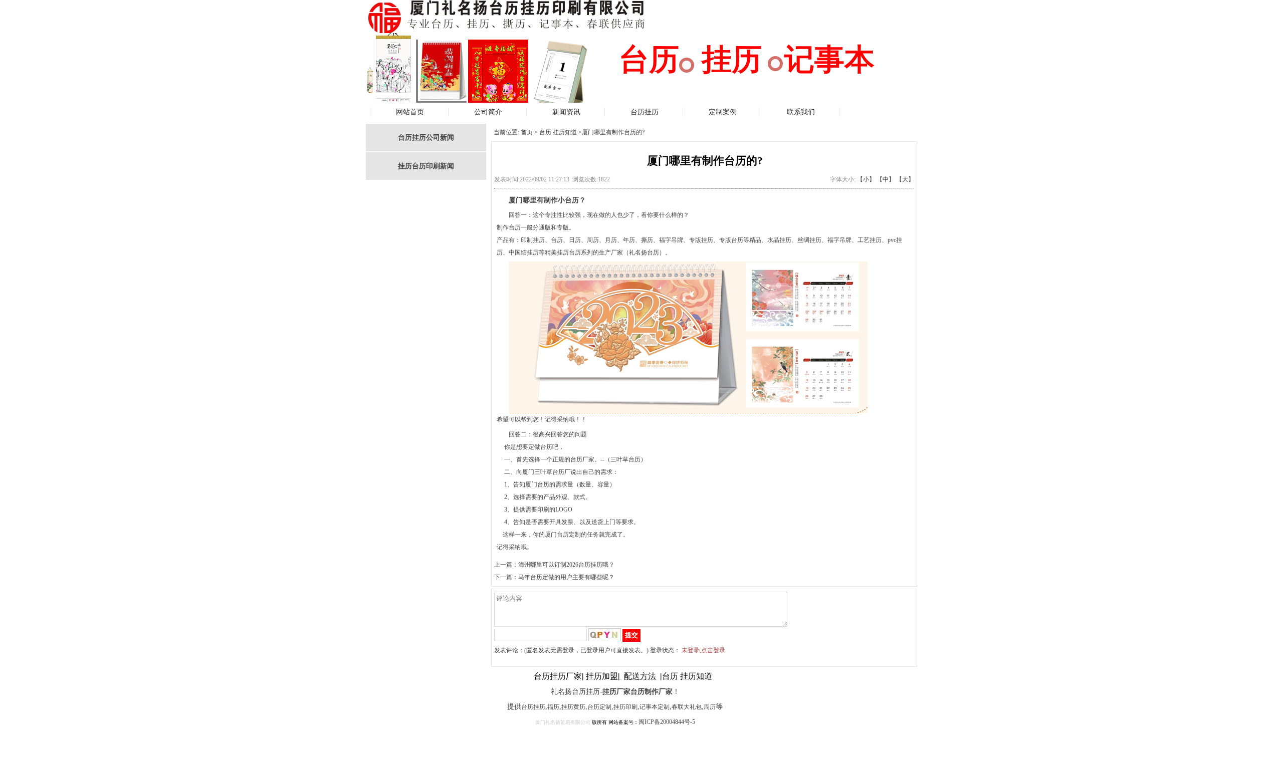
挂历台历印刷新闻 (426, 166)
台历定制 (599, 706)
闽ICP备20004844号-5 (666, 721)
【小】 (866, 179)
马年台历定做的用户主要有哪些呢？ (566, 577)
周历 (710, 706)
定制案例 (723, 112)
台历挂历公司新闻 (426, 137)
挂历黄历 (573, 706)
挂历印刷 (625, 706)
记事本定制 (654, 706)
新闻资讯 (566, 112)
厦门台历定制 (563, 534)
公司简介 (488, 112)
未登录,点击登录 (703, 650)
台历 (527, 706)
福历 (553, 706)
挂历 (539, 706)
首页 (527, 132)
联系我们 (801, 112)
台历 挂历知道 (558, 132)
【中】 (886, 179)
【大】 (905, 179)
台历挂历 (644, 112)
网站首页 (410, 112)
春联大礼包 (687, 706)
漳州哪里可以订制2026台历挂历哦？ (566, 564)
